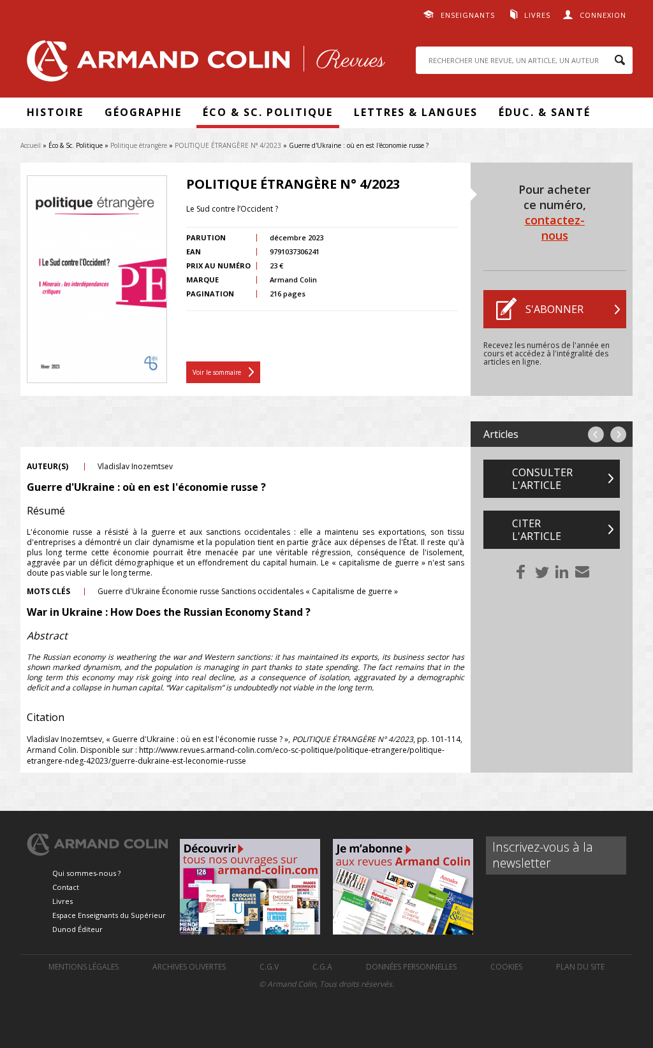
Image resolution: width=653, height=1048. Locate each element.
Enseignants (468, 15)
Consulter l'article (542, 478)
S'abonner (554, 309)
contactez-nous (555, 227)
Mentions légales (83, 966)
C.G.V (269, 966)
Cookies (506, 966)
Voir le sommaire (217, 372)
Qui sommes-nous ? (86, 873)
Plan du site (580, 966)
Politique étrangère (138, 145)
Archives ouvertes (189, 966)
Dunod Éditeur (77, 929)
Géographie (143, 112)
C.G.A (322, 966)
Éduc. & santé (545, 112)
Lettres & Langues (416, 112)
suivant (618, 434)
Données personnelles (411, 966)
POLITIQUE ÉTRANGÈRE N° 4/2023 (228, 145)
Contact (65, 887)
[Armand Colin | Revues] (202, 64)
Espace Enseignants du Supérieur (109, 915)
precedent (596, 434)
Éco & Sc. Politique (268, 112)
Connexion (603, 15)
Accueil (30, 145)
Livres (537, 15)
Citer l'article (536, 529)
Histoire (55, 112)
